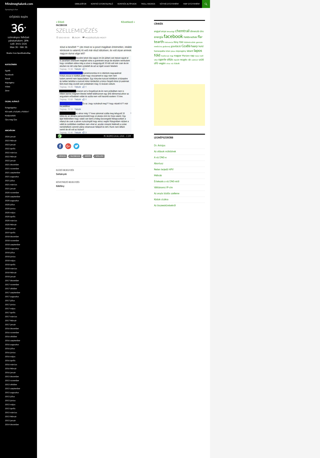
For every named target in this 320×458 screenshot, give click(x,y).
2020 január (10, 229)
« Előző (60, 22)
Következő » (128, 22)
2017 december (12, 281)
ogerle (162, 59)
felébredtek (190, 37)
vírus (168, 63)
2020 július (10, 205)
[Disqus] (93, 245)
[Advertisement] (179, 105)
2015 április (10, 409)
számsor (195, 60)
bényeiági (170, 31)
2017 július (10, 301)
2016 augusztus (12, 345)
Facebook (61, 25)
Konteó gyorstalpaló (102, 4)
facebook (75, 156)
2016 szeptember (12, 341)
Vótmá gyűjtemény (169, 4)
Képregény (9, 83)
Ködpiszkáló (10, 116)
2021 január (10, 189)
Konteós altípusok (127, 4)
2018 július (10, 253)
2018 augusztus (12, 249)
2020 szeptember (12, 197)
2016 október (11, 337)
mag (171, 56)
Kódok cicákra (161, 199)
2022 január (10, 161)
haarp (194, 46)
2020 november (12, 193)
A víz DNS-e (160, 157)
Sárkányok (65, 172)
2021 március (11, 185)
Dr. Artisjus (159, 145)
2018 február (10, 273)
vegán (162, 63)
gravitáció (176, 46)
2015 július (10, 397)
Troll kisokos (148, 4)
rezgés (183, 59)
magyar (177, 56)
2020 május (10, 213)
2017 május (10, 309)
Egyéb (7, 71)
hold (200, 46)
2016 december (12, 329)
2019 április (10, 233)
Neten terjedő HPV (164, 169)
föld (181, 42)
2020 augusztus (12, 201)
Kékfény (68, 184)
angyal (157, 31)
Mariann (186, 56)
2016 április (10, 361)
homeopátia (159, 51)
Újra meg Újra (11, 120)
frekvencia (168, 42)
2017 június (10, 305)
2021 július (10, 181)
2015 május (10, 405)
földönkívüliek (190, 42)
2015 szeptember (12, 389)
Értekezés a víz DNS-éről (166, 181)
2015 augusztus (12, 393)
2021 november (12, 169)
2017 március (11, 317)
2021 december (12, 165)
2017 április (10, 313)
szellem (99, 156)
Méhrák (158, 175)
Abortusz (158, 163)
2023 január (10, 145)
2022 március (11, 153)
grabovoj (166, 46)
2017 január (10, 325)
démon (62, 156)
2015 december (12, 377)
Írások (7, 79)
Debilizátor (80, 4)
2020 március (11, 221)
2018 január (10, 277)
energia (158, 37)
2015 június (10, 401)
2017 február (10, 321)
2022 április (10, 149)
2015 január (10, 421)
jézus (173, 51)
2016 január (10, 373)
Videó (7, 87)
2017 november (12, 285)
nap (192, 55)
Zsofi (77, 38)
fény (176, 42)
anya (163, 31)
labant (190, 51)
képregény (181, 51)
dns (202, 31)
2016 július (10, 349)
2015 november (12, 381)
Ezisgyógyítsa (10, 108)
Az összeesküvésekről (165, 205)
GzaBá (186, 46)
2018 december (12, 237)
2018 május (10, 261)
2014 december (12, 425)
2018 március (11, 269)
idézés (88, 156)
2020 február (10, 225)
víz (172, 63)
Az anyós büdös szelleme (166, 193)
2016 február (10, 369)
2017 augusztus (12, 297)
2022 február (10, 157)
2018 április (10, 265)
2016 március (11, 365)
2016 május (10, 357)
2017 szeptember (12, 293)
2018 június (10, 257)
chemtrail (182, 31)
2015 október (11, 385)
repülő (176, 60)
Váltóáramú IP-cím (163, 187)
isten (168, 51)
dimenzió (194, 31)
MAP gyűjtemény (191, 4)
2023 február (10, 141)
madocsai (165, 56)
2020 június (10, 209)
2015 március (11, 413)
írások (177, 63)
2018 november (12, 241)
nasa (197, 56)
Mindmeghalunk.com (19, 3)
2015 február (10, 417)
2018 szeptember (12, 245)
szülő (201, 60)
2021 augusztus (12, 177)
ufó (156, 63)
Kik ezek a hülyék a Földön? (17, 112)
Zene (7, 91)
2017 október (11, 289)
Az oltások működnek (165, 151)
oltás (170, 59)
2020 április (10, 217)
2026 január (10, 137)
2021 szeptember (12, 173)
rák (189, 60)
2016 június (10, 353)
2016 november (12, 333)
